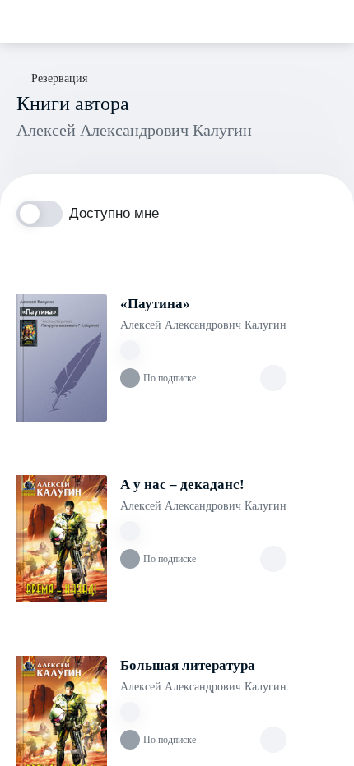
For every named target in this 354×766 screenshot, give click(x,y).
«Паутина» (155, 303)
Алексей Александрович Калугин (203, 325)
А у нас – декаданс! (182, 484)
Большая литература (187, 665)
